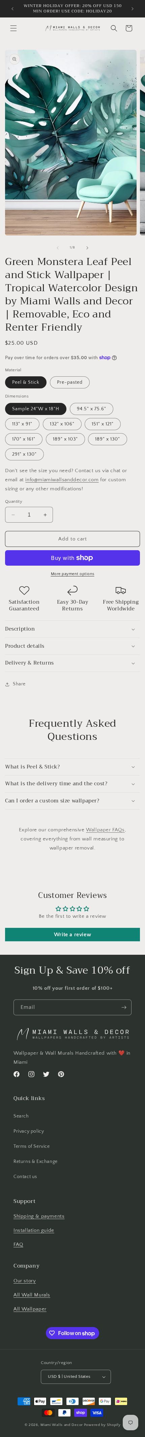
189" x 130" (107, 439)
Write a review (72, 935)
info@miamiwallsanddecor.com (61, 480)
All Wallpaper (30, 1309)
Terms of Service (31, 1146)
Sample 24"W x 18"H (35, 409)
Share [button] (19, 684)
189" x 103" (65, 439)
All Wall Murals (31, 1295)
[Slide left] (57, 247)
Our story (24, 1281)
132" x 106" (62, 424)
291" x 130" (24, 454)
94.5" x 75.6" (91, 409)
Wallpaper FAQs (105, 830)
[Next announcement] (132, 8)
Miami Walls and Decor (61, 1425)
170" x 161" (23, 439)
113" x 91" (22, 424)
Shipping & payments (38, 1216)
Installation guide (33, 1230)
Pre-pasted (70, 382)
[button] (13, 28)
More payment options (72, 574)
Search (21, 1116)
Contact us (25, 1176)
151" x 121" (103, 424)
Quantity (13, 501)
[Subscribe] (123, 1007)
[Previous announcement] (12, 8)
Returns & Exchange (35, 1161)
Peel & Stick (25, 382)
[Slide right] (87, 247)
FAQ (18, 1244)
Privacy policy (28, 1131)
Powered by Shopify (102, 1425)
